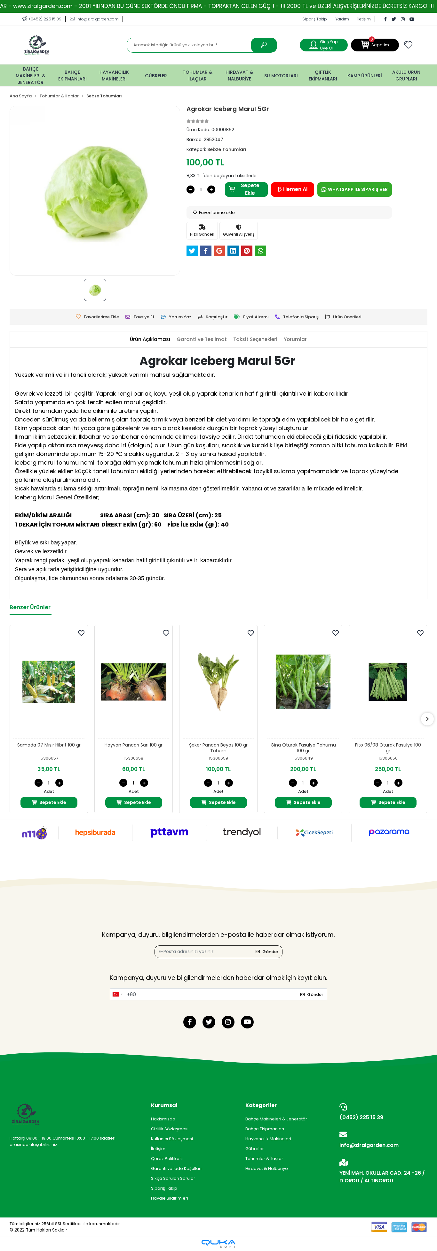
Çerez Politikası (167, 1159)
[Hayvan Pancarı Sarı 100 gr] (133, 683)
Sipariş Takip (314, 19)
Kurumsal (164, 1105)
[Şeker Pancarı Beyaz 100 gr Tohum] (218, 683)
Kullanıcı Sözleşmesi (172, 1139)
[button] (375, 45)
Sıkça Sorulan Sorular (173, 1178)
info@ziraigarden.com (369, 1145)
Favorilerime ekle (216, 212)
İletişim (364, 19)
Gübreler (254, 1149)
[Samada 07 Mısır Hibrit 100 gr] (48, 683)
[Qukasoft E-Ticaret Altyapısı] (218, 1244)
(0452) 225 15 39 (361, 1117)
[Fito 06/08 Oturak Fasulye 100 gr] (388, 683)
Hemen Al (295, 189)
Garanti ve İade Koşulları (176, 1168)
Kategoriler (261, 1105)
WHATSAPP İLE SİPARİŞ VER (358, 189)
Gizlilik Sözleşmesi (169, 1129)
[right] (427, 719)
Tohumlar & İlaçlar (264, 1159)
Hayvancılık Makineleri (268, 1139)
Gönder (270, 952)
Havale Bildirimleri (169, 1198)
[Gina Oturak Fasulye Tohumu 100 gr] (303, 683)
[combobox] (117, 994)
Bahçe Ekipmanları (264, 1129)
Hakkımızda (163, 1119)
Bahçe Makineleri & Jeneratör (276, 1119)
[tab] (150, 339)
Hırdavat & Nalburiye (266, 1168)
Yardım (342, 19)
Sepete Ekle (250, 189)
